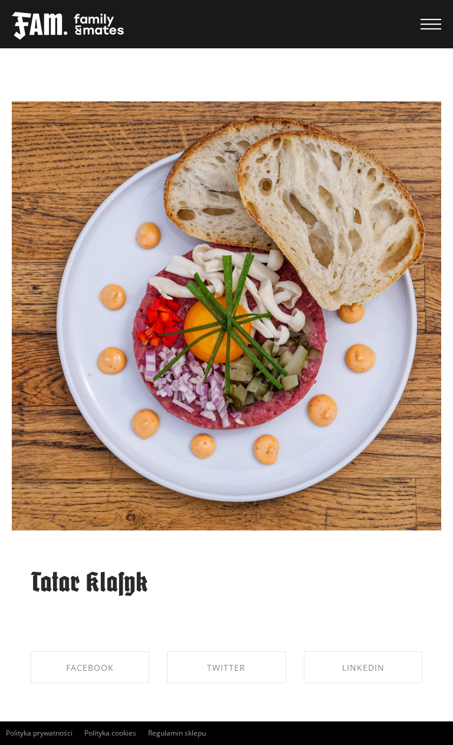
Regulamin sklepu (177, 733)
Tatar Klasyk (89, 584)
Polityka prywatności (39, 733)
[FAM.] (68, 26)
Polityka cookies (110, 733)
